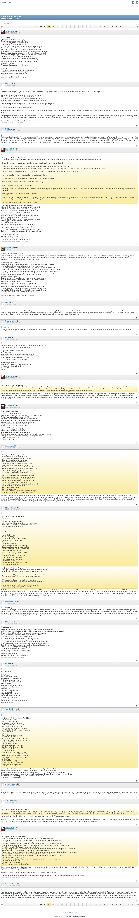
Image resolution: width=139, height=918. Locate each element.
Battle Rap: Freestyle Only (12, 18)
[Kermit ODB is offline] (3, 249)
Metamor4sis (9, 321)
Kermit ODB (9, 248)
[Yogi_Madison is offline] (3, 710)
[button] (5, 26)
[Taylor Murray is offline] (3, 801)
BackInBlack (9, 31)
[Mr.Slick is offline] (3, 130)
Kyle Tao (8, 83)
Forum (3, 2)
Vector (7, 337)
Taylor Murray (10, 800)
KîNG (7, 303)
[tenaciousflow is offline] (3, 785)
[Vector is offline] (3, 338)
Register (70, 912)
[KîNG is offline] (3, 304)
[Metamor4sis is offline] (3, 322)
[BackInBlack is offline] (3, 32)
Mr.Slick (8, 129)
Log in (64, 912)
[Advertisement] (15, 9)
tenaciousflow (10, 784)
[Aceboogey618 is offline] (3, 447)
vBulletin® (69, 915)
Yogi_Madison (10, 709)
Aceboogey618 (10, 446)
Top (76, 912)
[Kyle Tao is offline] (3, 85)
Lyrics (10, 2)
